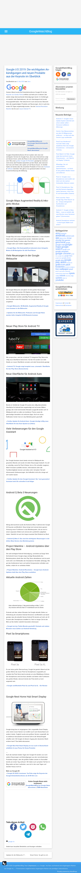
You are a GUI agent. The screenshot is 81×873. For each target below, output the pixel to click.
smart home (65, 273)
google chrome (63, 253)
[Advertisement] (16, 14)
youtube (60, 280)
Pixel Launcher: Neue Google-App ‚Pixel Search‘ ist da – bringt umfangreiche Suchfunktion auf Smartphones (65, 202)
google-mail (60, 245)
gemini (67, 240)
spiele (72, 273)
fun (63, 240)
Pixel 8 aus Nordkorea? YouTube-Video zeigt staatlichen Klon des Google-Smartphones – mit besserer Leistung (65, 146)
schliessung (59, 273)
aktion (58, 233)
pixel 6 (57, 271)
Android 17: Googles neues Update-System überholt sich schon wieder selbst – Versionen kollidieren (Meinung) (65, 123)
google (68, 242)
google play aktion (63, 261)
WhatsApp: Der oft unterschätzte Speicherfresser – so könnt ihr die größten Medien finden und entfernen (65, 168)
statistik (62, 276)
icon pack (65, 264)
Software (10, 168)
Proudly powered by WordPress (67, 871)
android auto (69, 236)
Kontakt (66, 303)
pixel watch (62, 271)
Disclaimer (68, 305)
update (59, 278)
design (69, 238)
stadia (57, 275)
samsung (67, 271)
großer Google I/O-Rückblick (25, 161)
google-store (66, 249)
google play (60, 260)
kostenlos (60, 267)
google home (59, 258)
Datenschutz (59, 305)
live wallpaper (62, 269)
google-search (62, 248)
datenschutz (62, 238)
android (60, 235)
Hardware (47, 167)
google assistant (62, 251)
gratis (58, 264)
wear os (64, 278)
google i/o (11, 841)
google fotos (68, 256)
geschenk (60, 242)
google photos (66, 258)
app (57, 238)
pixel (71, 269)
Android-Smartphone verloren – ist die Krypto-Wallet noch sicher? (65, 222)
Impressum (59, 303)
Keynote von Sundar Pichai (14, 94)
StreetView (68, 275)
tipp (72, 275)
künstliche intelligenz (70, 267)
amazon (63, 233)
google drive (61, 256)
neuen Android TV (25, 109)
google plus (69, 262)
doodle (58, 240)
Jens (28, 81)
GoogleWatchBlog (40, 31)
